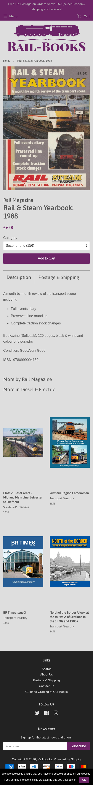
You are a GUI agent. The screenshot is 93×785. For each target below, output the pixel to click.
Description (18, 277)
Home (6, 60)
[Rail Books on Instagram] (55, 714)
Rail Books (45, 759)
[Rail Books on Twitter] (37, 714)
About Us (46, 674)
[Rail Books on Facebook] (46, 714)
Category (10, 238)
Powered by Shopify (67, 759)
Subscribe (78, 746)
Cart (86, 16)
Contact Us (46, 686)
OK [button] (84, 779)
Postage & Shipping (58, 277)
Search (46, 669)
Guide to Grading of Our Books (46, 691)
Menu (13, 16)
